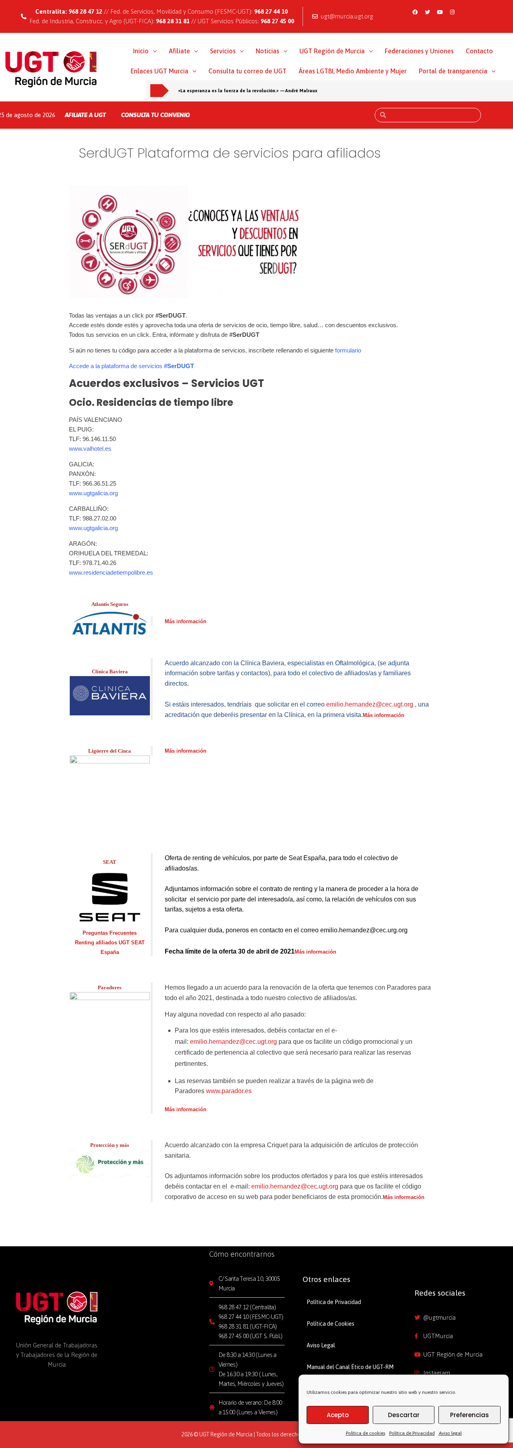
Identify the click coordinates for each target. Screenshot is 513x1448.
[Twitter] (427, 12)
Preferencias (469, 1415)
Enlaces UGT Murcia (159, 71)
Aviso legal (450, 1433)
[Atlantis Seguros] (110, 621)
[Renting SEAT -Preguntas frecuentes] (110, 897)
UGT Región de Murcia (332, 51)
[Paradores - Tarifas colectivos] (110, 1031)
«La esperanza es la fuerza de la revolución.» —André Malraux (247, 90)
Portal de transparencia (453, 71)
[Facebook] (415, 12)
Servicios (223, 51)
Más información (185, 621)
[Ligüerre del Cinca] (110, 792)
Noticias (267, 51)
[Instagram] (452, 12)
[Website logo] (51, 69)
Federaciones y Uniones (419, 51)
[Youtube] (440, 12)
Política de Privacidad (412, 1433)
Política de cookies (365, 1433)
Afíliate (179, 51)
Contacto (479, 51)
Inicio (141, 51)
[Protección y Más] (110, 1162)
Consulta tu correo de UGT (247, 71)
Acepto (338, 1415)
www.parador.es (229, 1091)
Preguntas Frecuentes (110, 933)
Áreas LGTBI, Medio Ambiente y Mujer (353, 71)
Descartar (404, 1415)
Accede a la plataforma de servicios (131, 366)
